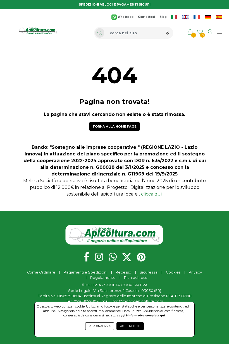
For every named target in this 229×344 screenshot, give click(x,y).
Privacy (195, 272)
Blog (162, 17)
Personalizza (100, 326)
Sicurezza (149, 272)
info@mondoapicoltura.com (137, 301)
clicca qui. (152, 194)
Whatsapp (125, 17)
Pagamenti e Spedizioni (85, 272)
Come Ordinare (41, 272)
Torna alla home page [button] (114, 126)
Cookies (173, 272)
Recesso (123, 272)
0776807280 (85, 301)
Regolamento (103, 277)
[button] (190, 306)
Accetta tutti (130, 326)
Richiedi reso (135, 277)
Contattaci (146, 17)
